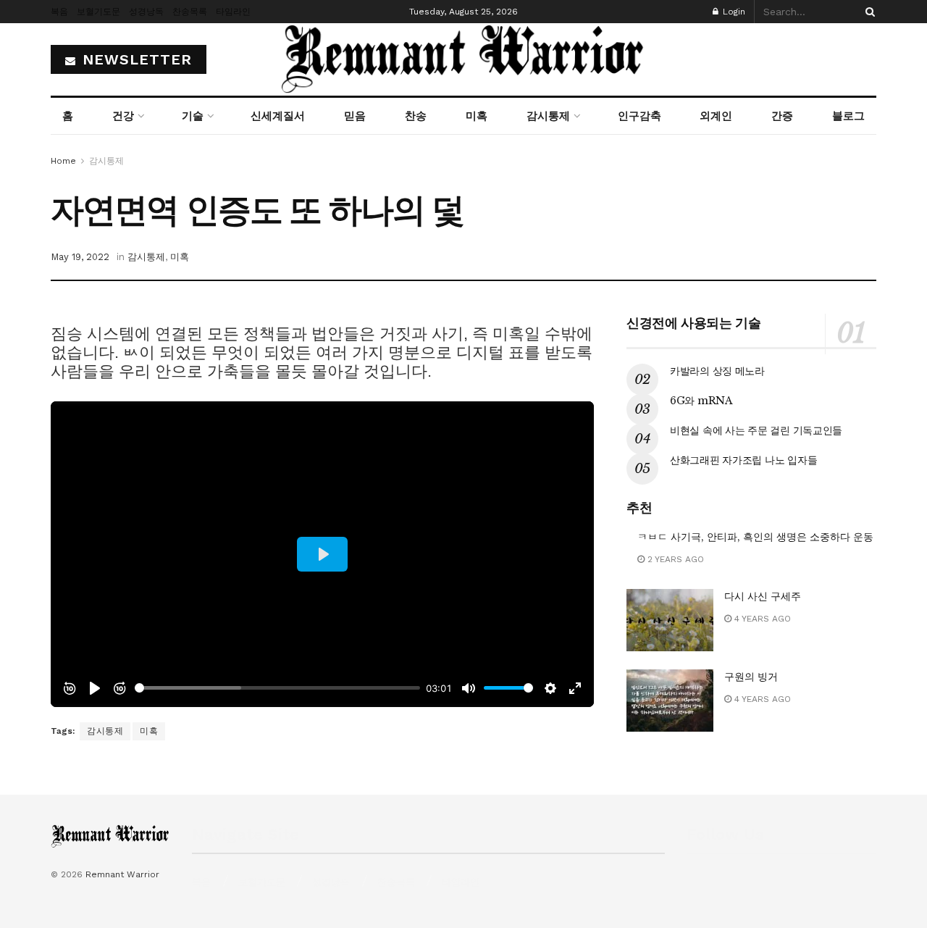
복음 (59, 12)
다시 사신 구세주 (762, 596)
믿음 (355, 115)
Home (63, 161)
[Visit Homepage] (463, 59)
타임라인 (233, 12)
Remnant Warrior (122, 874)
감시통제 (548, 115)
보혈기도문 (98, 12)
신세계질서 (278, 115)
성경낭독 (146, 12)
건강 (123, 115)
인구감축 (639, 115)
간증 (782, 115)
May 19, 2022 (80, 256)
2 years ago (674, 559)
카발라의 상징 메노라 (717, 370)
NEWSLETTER (134, 59)
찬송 (416, 115)
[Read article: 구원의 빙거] (669, 700)
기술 (193, 115)
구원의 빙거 (751, 676)
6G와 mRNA (701, 400)
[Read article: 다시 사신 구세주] (669, 620)
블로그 (848, 115)
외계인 (716, 115)
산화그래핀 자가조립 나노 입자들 (743, 460)
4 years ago (761, 619)
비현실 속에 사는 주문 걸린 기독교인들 (756, 430)
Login (732, 12)
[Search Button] (867, 11)
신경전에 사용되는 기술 (693, 323)
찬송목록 (189, 12)
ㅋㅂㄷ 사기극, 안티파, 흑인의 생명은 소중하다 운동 (755, 536)
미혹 (476, 115)
